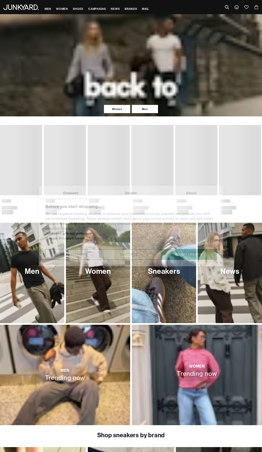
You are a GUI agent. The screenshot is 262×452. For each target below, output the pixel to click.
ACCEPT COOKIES (188, 254)
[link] (236, 7)
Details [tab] (131, 193)
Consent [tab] (70, 193)
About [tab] (191, 193)
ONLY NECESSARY (73, 254)
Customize (129, 254)
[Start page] (21, 7)
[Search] (226, 7)
